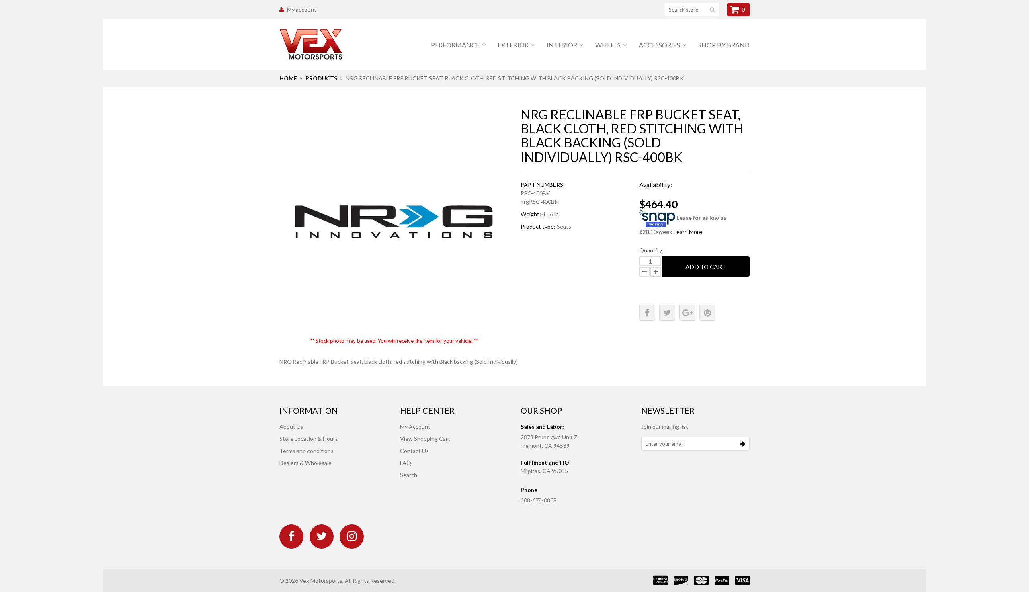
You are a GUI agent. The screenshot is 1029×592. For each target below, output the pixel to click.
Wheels (608, 45)
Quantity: (651, 250)
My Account (415, 426)
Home (288, 78)
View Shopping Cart (425, 438)
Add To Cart (705, 266)
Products (321, 78)
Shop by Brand (724, 45)
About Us (291, 426)
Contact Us (414, 450)
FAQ (405, 462)
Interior (562, 45)
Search (408, 474)
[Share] (647, 313)
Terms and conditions (306, 450)
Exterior (514, 45)
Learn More (688, 231)
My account (301, 9)
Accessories (660, 45)
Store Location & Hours (308, 438)
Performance (456, 45)
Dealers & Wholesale (305, 462)
